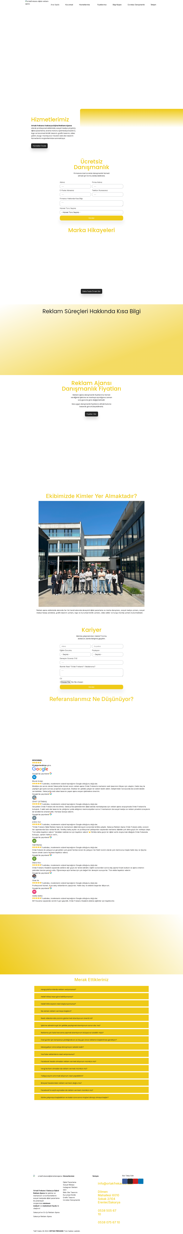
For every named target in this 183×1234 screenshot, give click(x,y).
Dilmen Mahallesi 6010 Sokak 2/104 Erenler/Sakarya (109, 1197)
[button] (91, 989)
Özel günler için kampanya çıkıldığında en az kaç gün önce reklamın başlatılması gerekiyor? (79, 1040)
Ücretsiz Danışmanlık (136, 5)
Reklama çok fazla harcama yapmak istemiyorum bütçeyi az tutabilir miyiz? (72, 1032)
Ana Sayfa (55, 5)
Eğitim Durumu (66, 650)
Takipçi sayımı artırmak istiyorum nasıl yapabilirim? (62, 1076)
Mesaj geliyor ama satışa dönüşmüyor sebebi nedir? (62, 1047)
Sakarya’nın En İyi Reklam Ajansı (46, 1212)
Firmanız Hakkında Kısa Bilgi (71, 199)
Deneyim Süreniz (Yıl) (68, 658)
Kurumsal (69, 5)
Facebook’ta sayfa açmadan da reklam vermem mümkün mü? (67, 1090)
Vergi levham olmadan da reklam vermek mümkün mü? (64, 1068)
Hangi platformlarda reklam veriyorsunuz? (58, 989)
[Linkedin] (140, 1181)
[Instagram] (130, 1181)
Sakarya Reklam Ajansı (42, 1216)
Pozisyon (95, 650)
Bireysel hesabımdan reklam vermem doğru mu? (61, 1083)
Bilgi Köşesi (117, 5)
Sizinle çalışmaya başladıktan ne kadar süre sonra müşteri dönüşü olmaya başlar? (75, 1097)
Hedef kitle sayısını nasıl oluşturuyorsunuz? (58, 1004)
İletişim (153, 5)
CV (61, 679)
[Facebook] (125, 1181)
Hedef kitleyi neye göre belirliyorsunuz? (57, 996)
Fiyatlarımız (102, 5)
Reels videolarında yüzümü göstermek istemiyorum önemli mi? (67, 1018)
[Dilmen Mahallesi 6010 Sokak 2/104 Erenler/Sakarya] (95, 1192)
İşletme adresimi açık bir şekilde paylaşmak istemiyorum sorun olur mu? (70, 1025)
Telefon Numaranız (100, 190)
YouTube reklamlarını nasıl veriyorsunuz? (58, 1054)
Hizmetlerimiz (84, 5)
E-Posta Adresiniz (67, 190)
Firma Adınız (97, 182)
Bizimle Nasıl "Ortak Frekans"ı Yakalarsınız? (77, 667)
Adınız (62, 182)
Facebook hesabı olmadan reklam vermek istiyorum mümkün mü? (68, 1061)
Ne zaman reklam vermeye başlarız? (56, 1011)
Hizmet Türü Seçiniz (68, 208)
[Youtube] (135, 1181)
